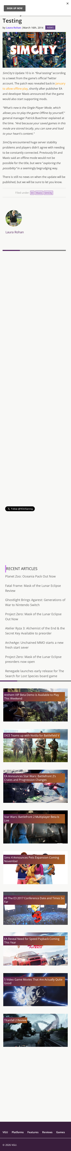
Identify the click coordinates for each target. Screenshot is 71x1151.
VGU (5, 1132)
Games (60, 1132)
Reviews (47, 1132)
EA (32, 192)
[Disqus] (34, 299)
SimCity (48, 192)
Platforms (18, 1132)
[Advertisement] (35, 470)
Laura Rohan (13, 27)
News (50, 27)
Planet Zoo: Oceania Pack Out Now (30, 576)
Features (32, 1132)
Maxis (39, 192)
